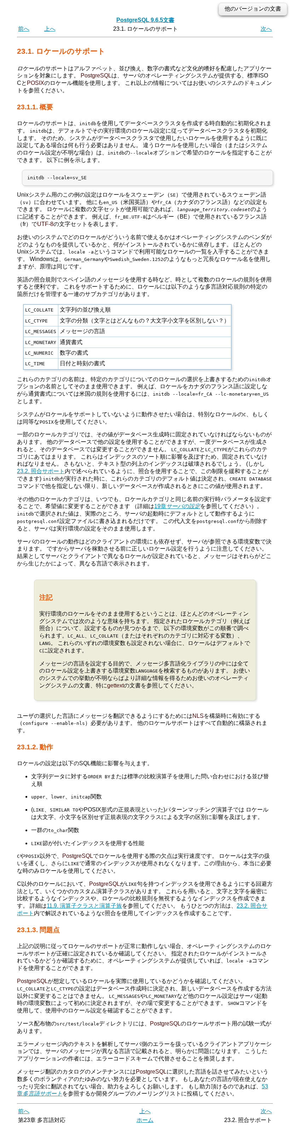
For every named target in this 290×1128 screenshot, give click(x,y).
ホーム (145, 1120)
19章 (177, 506)
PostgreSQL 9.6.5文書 (145, 20)
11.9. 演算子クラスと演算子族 (84, 906)
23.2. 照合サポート (41, 471)
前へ (23, 29)
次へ (266, 29)
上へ (50, 29)
